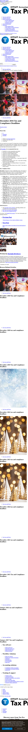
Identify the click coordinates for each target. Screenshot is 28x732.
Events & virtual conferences (11, 682)
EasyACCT (7, 670)
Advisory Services (6, 18)
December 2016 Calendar (9, 207)
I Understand (7, 728)
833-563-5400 (7, 696)
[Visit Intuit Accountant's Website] (9, 1)
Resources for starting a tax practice (12, 678)
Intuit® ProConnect (11, 213)
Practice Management (7, 19)
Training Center (8, 675)
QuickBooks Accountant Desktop (12, 669)
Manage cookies (6, 693)
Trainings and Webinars (10, 29)
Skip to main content (4, 0)
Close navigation (3, 4)
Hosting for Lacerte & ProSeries (11, 657)
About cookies (6, 692)
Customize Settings (20, 728)
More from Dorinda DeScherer (11, 262)
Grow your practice (9, 21)
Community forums (9, 676)
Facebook (5, 708)
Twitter (4, 710)
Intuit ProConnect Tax (9, 648)
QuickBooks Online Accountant (11, 667)
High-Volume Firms (9, 26)
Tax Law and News (7, 17)
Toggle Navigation (5, 3)
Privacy (4, 690)
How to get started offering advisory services (14, 681)
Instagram (5, 711)
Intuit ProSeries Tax (9, 649)
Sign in (15, 33)
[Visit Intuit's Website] (3, 1)
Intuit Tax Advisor (9, 656)
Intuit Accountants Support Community (7, 33)
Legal (4, 689)
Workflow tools (8, 22)
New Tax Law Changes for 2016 (9, 211)
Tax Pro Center (8, 679)
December (3, 149)
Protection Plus (8, 660)
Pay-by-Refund (8, 661)
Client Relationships (7, 24)
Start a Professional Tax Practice (11, 30)
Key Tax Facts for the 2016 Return (10, 210)
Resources (5, 25)
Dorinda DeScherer (11, 138)
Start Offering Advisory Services (12, 27)
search (1, 63)
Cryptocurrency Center (10, 28)
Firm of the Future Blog (10, 680)
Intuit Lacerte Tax (9, 647)
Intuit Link (7, 662)
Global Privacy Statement (6, 722)
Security (4, 691)
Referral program (8, 651)
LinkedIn (4, 712)
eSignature (7, 658)
